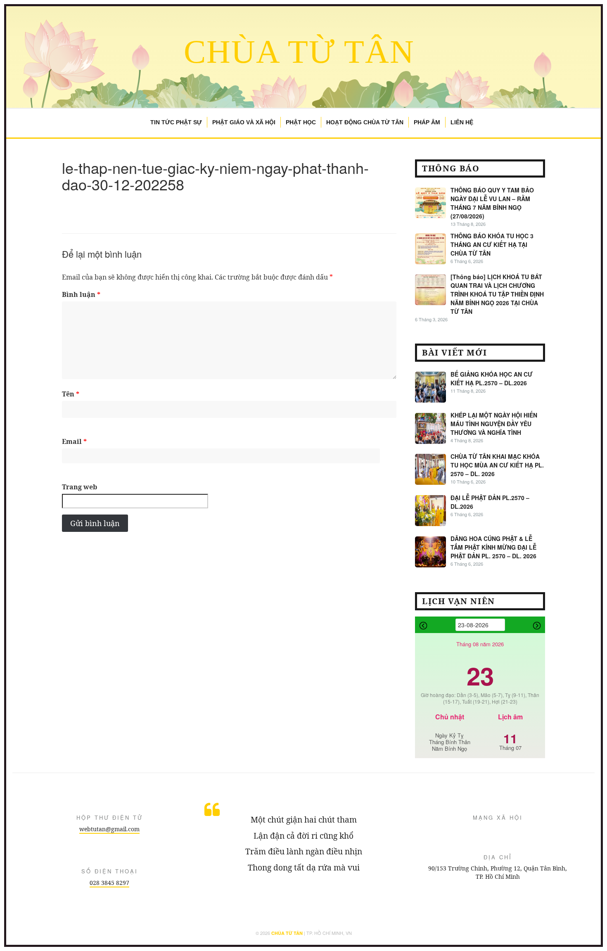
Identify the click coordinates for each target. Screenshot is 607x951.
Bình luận (81, 294)
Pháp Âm (427, 122)
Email (74, 441)
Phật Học (301, 122)
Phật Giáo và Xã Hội (243, 122)
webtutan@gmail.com (109, 829)
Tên (70, 393)
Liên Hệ (462, 122)
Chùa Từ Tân (299, 51)
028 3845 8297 (109, 883)
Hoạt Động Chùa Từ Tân (364, 122)
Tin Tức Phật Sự (176, 122)
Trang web (79, 486)
